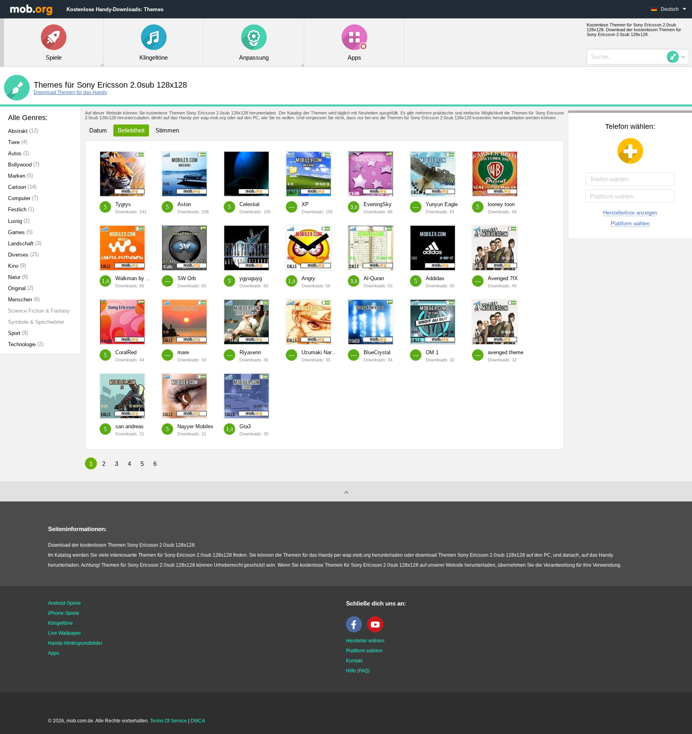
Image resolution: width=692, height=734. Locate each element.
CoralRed (126, 352)
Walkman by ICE (135, 278)
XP (305, 204)
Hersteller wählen (365, 641)
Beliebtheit (131, 130)
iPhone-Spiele (63, 613)
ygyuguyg (250, 278)
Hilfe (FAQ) (358, 671)
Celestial (249, 204)
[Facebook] (356, 631)
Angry (308, 278)
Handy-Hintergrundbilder (75, 643)
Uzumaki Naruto (320, 352)
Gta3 (245, 426)
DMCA (198, 721)
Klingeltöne (60, 623)
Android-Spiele (64, 603)
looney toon (501, 204)
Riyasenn (250, 352)
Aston (184, 204)
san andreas (129, 426)
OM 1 (432, 352)
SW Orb (186, 278)
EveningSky (378, 204)
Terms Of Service (168, 721)
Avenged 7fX (503, 278)
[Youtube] (377, 631)
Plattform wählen (630, 224)
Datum (98, 130)
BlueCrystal (377, 352)
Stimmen (167, 130)
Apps (53, 653)
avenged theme (505, 352)
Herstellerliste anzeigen (630, 213)
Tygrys (123, 204)
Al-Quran (374, 278)
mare (183, 352)
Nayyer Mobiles (195, 426)
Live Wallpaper (64, 633)
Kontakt (354, 661)
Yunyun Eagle (442, 204)
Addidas (435, 278)
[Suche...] (675, 57)
